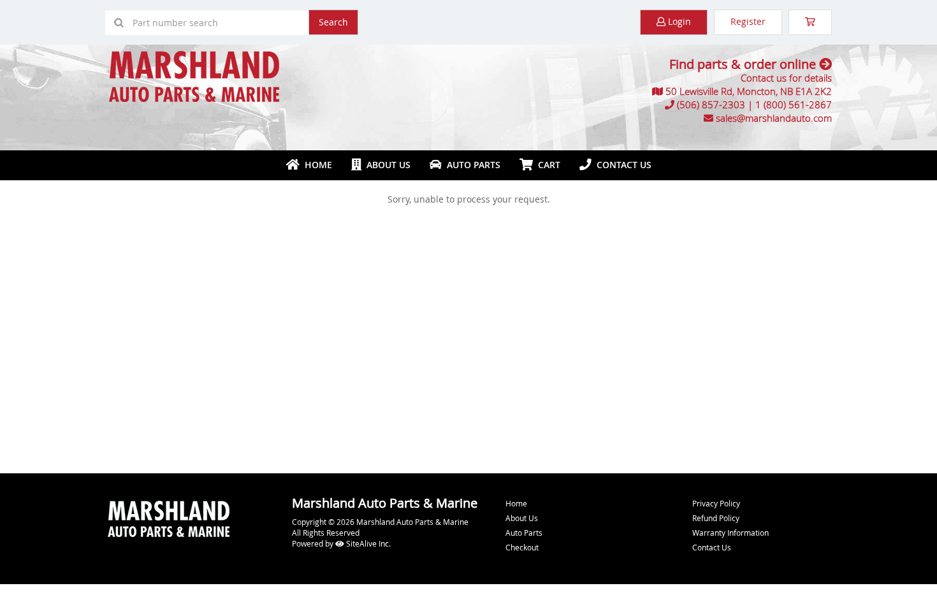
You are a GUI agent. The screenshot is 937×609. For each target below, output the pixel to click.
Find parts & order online (744, 64)
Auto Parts (471, 165)
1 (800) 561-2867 (793, 104)
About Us (385, 165)
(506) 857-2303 (711, 104)
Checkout (522, 547)
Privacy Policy (716, 503)
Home (316, 165)
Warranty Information (730, 532)
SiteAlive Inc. (367, 543)
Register (748, 21)
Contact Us (621, 165)
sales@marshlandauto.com (774, 117)
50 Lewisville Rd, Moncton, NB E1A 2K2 (748, 91)
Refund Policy (715, 518)
